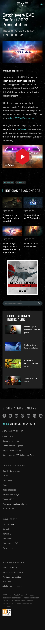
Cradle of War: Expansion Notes (31, 346)
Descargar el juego (10, 441)
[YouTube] (16, 416)
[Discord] (28, 416)
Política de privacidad (11, 577)
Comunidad (7, 480)
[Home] (22, 6)
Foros (5, 485)
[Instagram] (34, 416)
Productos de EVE (10, 543)
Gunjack (5, 529)
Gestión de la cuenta (11, 471)
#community (8, 182)
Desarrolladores (9, 490)
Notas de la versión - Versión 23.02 (31, 363)
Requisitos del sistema (12, 450)
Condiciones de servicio (12, 572)
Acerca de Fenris (9, 567)
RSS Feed (6, 582)
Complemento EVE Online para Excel (18, 455)
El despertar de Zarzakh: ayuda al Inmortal (10, 218)
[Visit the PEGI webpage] (6, 612)
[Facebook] (4, 416)
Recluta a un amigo (10, 494)
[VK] (40, 416)
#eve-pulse (20, 182)
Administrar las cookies (12, 586)
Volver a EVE (8, 499)
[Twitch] (22, 416)
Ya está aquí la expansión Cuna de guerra (32, 329)
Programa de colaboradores (14, 504)
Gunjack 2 (6, 534)
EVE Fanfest (7, 539)
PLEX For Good (9, 509)
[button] (41, 4)
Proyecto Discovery (10, 548)
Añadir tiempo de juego (12, 446)
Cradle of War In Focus (30, 380)
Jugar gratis (7, 436)
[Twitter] (10, 416)
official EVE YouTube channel (21, 118)
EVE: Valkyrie (8, 524)
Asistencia (7, 476)
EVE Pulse (21, 129)
